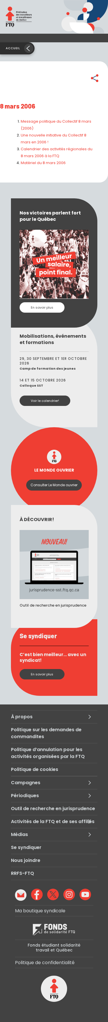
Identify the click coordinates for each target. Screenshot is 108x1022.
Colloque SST (31, 385)
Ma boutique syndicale (40, 910)
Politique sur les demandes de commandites (46, 733)
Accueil (13, 48)
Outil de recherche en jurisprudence (53, 808)
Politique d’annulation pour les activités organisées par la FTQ (48, 753)
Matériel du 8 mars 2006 (43, 163)
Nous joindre (25, 860)
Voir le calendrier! (45, 400)
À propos (22, 716)
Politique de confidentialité (45, 962)
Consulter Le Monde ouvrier (54, 484)
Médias (19, 834)
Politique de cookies (34, 769)
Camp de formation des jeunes (48, 368)
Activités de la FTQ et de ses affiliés (52, 821)
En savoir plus (42, 307)
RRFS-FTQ (22, 873)
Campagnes (25, 782)
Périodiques (25, 795)
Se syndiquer (26, 847)
